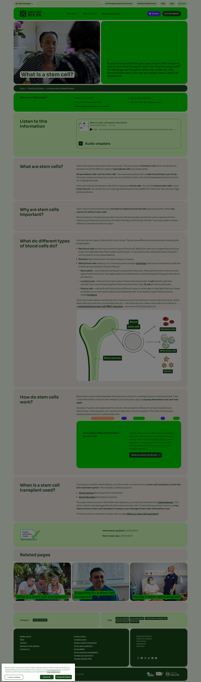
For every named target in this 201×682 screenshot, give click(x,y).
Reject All (46, 677)
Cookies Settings (13, 677)
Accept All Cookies (63, 677)
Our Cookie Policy (53, 672)
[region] (38, 672)
